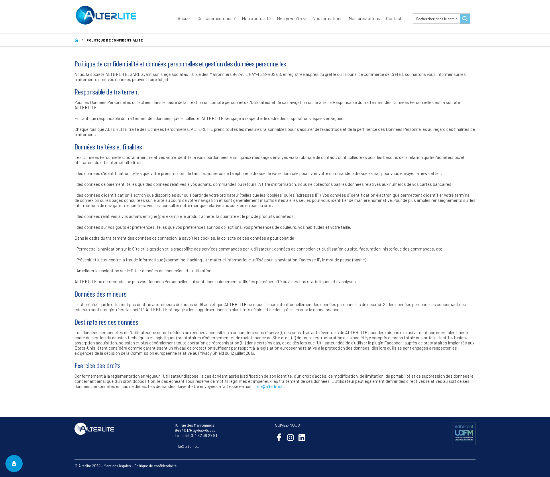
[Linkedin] (302, 437)
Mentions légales (117, 466)
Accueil (185, 18)
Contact (394, 18)
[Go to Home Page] (76, 40)
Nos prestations (364, 18)
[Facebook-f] (279, 437)
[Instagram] (290, 437)
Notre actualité (256, 18)
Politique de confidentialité (155, 466)
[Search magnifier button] (465, 18)
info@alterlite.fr (269, 386)
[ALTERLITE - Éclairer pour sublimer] (106, 15)
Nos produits (289, 18)
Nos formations (327, 18)
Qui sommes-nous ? (217, 18)
